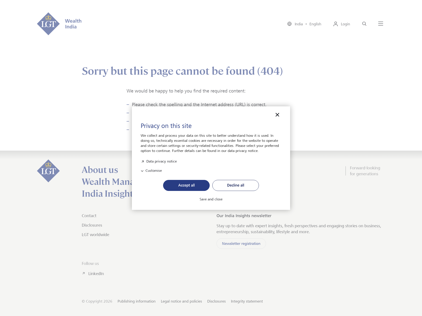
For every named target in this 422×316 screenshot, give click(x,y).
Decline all (235, 185)
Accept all (186, 185)
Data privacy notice (161, 161)
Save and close (211, 199)
